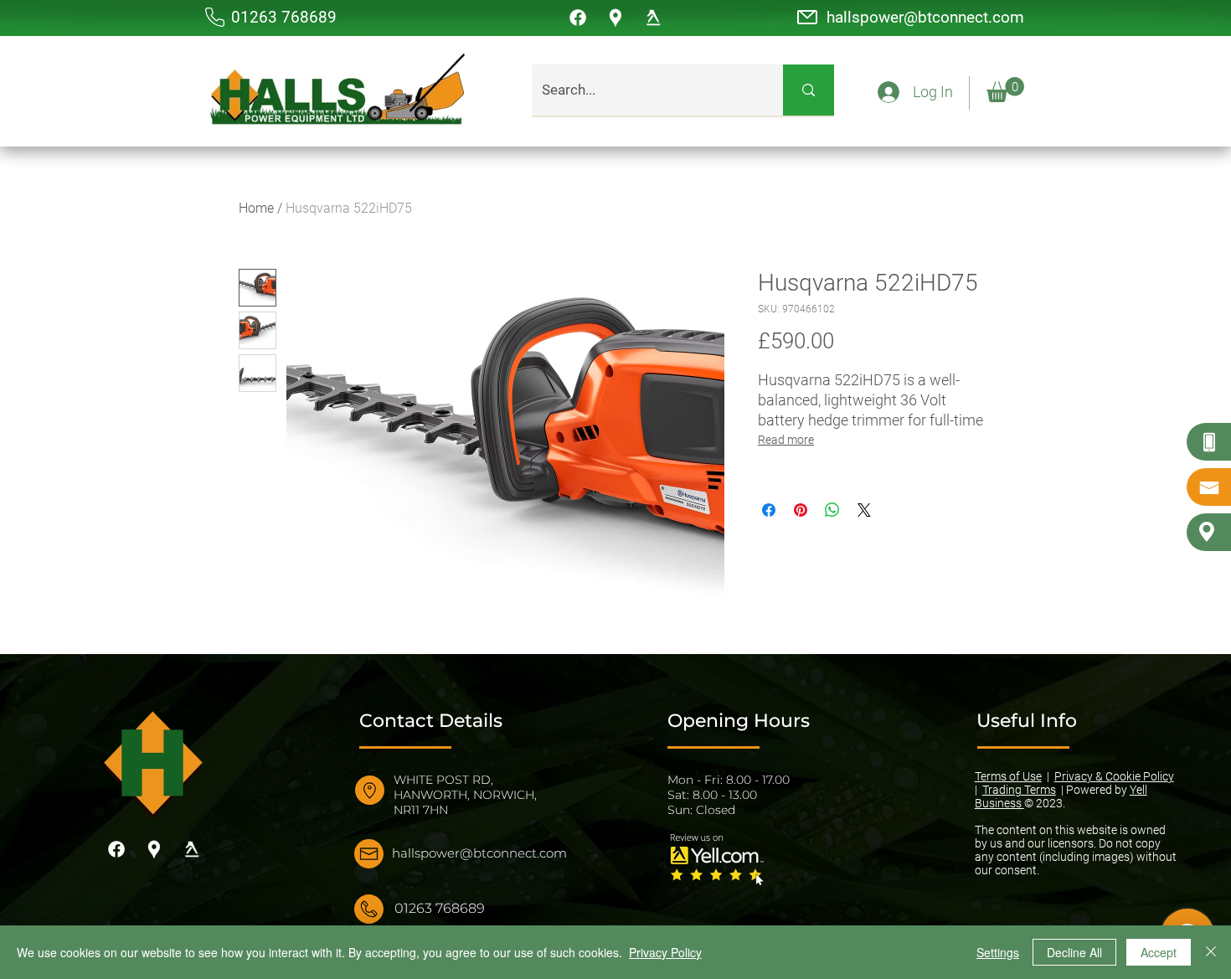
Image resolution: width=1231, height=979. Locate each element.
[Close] (1211, 952)
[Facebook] (578, 17)
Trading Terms (1019, 789)
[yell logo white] (653, 17)
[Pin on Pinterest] (801, 510)
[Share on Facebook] (769, 510)
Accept (1159, 952)
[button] (1005, 89)
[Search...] (808, 90)
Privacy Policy (665, 952)
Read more (786, 439)
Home (256, 208)
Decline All (1074, 952)
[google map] (615, 17)
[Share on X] (864, 510)
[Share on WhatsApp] (832, 510)
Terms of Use (1008, 776)
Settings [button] (997, 952)
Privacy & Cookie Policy (1114, 776)
